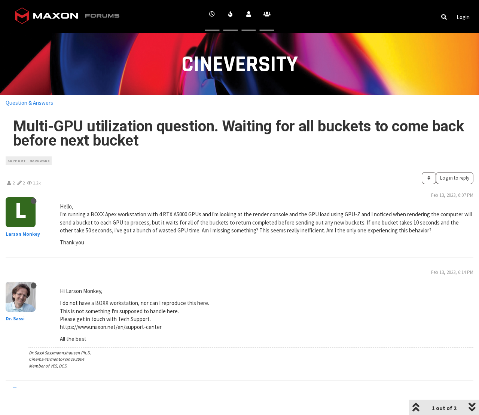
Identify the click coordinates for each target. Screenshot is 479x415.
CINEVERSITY (239, 64)
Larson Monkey (23, 234)
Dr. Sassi (15, 318)
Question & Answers (29, 102)
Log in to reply (454, 178)
